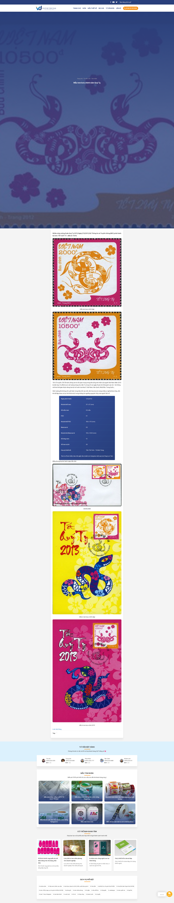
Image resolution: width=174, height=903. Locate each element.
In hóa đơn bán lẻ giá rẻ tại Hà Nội (125, 886)
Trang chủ (77, 8)
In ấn (84, 8)
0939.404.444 (128, 760)
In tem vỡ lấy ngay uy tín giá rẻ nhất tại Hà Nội (51, 890)
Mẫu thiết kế (92, 8)
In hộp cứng (81, 894)
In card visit (67, 894)
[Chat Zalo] (47, 762)
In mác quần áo (121, 890)
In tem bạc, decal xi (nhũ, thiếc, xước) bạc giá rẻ (76, 886)
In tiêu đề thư (95, 890)
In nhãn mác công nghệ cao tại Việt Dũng (99, 859)
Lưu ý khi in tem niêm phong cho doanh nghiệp (73, 859)
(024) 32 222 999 (131, 8)
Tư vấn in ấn (110, 8)
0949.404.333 (109, 760)
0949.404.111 (89, 760)
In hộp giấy (103, 890)
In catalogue (111, 890)
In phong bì (68, 890)
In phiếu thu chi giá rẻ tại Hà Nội (106, 886)
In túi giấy (97, 894)
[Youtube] (113, 2)
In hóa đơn (93, 886)
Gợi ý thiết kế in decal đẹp (123, 858)
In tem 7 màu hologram (45, 894)
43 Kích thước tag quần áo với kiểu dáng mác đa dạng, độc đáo (48, 861)
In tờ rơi (74, 894)
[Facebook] (111, 2)
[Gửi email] (50, 762)
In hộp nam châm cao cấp (55, 886)
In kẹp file (129, 890)
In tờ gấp (87, 890)
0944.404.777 (50, 760)
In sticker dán (42, 886)
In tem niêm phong (78, 890)
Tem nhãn (94, 78)
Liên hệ (118, 8)
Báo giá (101, 8)
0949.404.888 (70, 760)
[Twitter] (116, 2)
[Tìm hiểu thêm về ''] (56, 732)
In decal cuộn (89, 894)
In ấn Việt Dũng (57, 729)
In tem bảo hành (57, 894)
